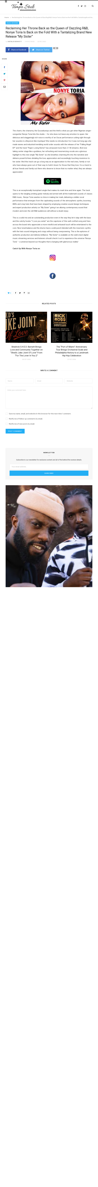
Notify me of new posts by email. (22, 424)
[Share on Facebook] (4, 67)
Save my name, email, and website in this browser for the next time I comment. (40, 413)
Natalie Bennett (15, 41)
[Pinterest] (4, 80)
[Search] (91, 6)
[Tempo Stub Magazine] (25, 6)
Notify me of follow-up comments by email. (26, 419)
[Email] (4, 86)
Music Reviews (12, 23)
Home (6, 17)
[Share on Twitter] (4, 73)
